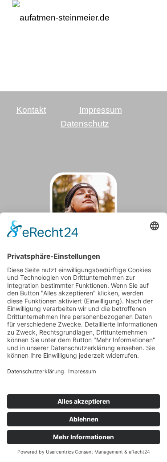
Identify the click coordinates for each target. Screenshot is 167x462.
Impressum (100, 109)
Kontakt (31, 109)
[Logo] (69, 18)
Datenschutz (85, 123)
